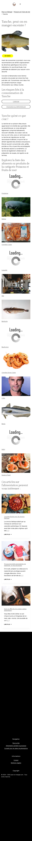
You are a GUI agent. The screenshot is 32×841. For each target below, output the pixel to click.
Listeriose (16, 101)
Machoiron (5, 347)
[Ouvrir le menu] (20, 4)
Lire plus (8, 534)
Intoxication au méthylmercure (16, 106)
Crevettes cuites (7, 245)
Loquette (4, 270)
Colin (3, 398)
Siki (3, 296)
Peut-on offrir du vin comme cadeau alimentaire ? (15, 609)
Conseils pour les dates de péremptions (16, 748)
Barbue (4, 219)
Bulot (3, 449)
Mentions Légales (16, 763)
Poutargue (5, 193)
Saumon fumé (6, 475)
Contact (16, 760)
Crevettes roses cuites (9, 373)
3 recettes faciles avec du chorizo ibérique (14, 517)
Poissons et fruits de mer (22, 12)
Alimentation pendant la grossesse (16, 745)
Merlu (3, 424)
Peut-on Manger (7, 12)
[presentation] (16, 181)
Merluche (5, 321)
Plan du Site (16, 743)
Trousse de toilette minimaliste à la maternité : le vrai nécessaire (15, 564)
